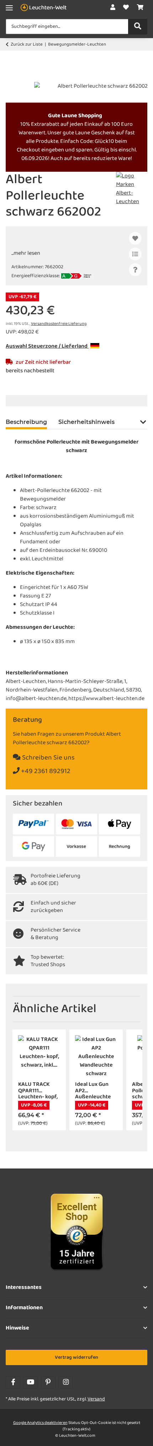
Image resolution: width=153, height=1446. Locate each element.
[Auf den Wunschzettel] (135, 238)
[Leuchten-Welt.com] (44, 8)
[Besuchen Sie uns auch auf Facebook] (13, 1383)
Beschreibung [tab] (26, 422)
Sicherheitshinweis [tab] (86, 422)
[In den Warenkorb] (11, 78)
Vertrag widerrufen (76, 1357)
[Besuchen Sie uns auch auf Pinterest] (48, 1383)
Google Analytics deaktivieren (40, 1422)
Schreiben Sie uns (48, 758)
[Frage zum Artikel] (135, 269)
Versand (96, 1399)
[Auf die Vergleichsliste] (135, 254)
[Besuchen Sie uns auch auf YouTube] (30, 1383)
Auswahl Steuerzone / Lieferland (47, 346)
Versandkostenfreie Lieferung (58, 323)
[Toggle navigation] (9, 8)
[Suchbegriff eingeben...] (137, 27)
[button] (112, 8)
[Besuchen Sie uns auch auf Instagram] (65, 1383)
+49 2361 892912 (45, 771)
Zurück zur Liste (27, 44)
